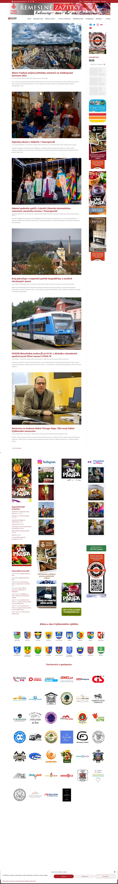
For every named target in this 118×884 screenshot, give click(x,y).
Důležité (59, 359)
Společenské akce (68, 144)
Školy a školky (66, 214)
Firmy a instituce (64, 19)
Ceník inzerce (96, 1)
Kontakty (103, 1)
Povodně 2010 (15, 524)
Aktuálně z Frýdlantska (43, 359)
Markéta (17, 359)
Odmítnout (85, 876)
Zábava (13, 215)
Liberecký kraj (52, 284)
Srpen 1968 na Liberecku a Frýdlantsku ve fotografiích (19, 589)
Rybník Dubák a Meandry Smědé (20, 531)
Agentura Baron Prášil (38, 78)
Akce (80, 1)
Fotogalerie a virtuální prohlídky (20, 516)
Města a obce (50, 19)
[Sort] (93, 60)
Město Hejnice (60, 144)
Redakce (99, 19)
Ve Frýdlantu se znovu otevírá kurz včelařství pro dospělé (20, 595)
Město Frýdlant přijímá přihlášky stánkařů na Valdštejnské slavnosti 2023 (42, 74)
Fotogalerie (89, 19)
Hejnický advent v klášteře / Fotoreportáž (33, 141)
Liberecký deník (18, 434)
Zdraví (66, 434)
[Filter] (90, 60)
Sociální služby (70, 284)
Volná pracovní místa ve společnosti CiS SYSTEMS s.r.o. (21, 583)
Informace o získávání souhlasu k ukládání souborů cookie (23, 881)
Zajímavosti (61, 434)
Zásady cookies (5, 881)
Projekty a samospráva (61, 284)
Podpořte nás (87, 1)
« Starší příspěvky (16, 448)
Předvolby (105, 876)
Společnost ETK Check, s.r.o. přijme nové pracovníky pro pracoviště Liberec (21, 601)
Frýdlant (46, 78)
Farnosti (47, 144)
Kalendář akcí (38, 19)
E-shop (108, 19)
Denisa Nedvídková (19, 78)
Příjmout (63, 876)
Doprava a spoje (53, 359)
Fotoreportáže (52, 144)
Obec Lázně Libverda (58, 214)
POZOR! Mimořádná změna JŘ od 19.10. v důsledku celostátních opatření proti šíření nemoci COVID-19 (44, 355)
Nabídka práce (78, 19)
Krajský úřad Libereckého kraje (22, 284)
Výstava (74, 144)
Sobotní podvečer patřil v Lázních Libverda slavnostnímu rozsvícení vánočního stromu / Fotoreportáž (41, 209)
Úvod (29, 19)
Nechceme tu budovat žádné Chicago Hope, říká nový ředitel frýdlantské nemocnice (43, 430)
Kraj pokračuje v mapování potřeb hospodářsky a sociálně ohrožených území (42, 280)
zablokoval (96, 548)
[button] (115, 872)
